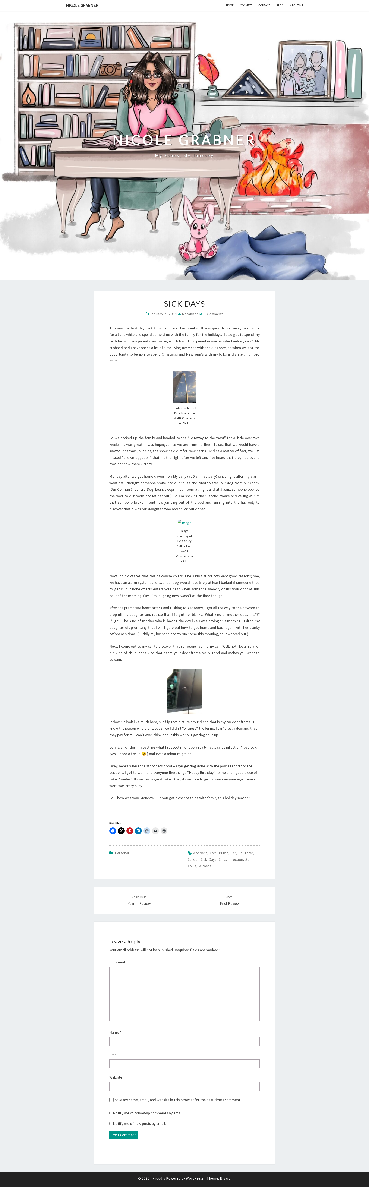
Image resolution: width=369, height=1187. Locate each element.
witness (205, 866)
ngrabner (190, 314)
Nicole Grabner (82, 5)
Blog (280, 5)
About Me (296, 5)
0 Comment (213, 314)
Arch (213, 852)
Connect (246, 5)
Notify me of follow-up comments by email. (148, 1113)
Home (230, 5)
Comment (118, 962)
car (233, 852)
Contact (264, 5)
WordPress (195, 1178)
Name (115, 1032)
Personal (122, 852)
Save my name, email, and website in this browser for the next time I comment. (178, 1099)
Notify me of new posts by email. (139, 1123)
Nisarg (225, 1178)
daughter (245, 852)
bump (223, 852)
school (193, 859)
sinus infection (231, 859)
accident (200, 852)
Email (115, 1054)
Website (115, 1077)
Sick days (208, 859)
